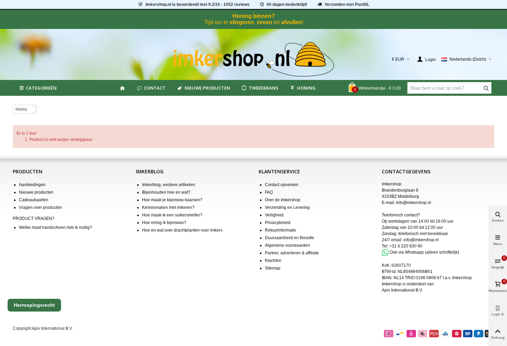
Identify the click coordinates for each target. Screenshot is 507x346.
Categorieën (41, 88)
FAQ (269, 192)
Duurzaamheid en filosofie (289, 237)
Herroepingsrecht (34, 305)
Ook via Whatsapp (407, 252)
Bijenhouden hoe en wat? (166, 192)
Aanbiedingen (32, 184)
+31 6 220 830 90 (406, 246)
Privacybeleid (277, 222)
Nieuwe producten (207, 88)
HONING (306, 88)
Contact (155, 88)
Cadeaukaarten (33, 199)
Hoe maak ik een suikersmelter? (172, 215)
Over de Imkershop (282, 199)
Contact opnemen (281, 184)
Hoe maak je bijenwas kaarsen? (172, 199)
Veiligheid (274, 215)
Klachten (273, 260)
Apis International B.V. (402, 290)
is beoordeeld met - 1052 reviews (198, 4)
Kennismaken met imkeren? (168, 207)
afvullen (291, 22)
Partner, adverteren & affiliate (292, 253)
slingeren (241, 22)
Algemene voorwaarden (287, 245)
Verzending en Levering (287, 207)
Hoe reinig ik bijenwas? (164, 222)
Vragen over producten (40, 207)
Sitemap (272, 268)
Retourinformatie (280, 230)
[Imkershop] (253, 59)
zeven (264, 22)
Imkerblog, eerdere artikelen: (169, 184)
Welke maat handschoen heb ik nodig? (55, 227)
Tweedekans (263, 88)
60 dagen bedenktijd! (287, 4)
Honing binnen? (253, 16)
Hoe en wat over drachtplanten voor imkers (182, 230)
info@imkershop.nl (413, 202)
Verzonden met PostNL (347, 4)
